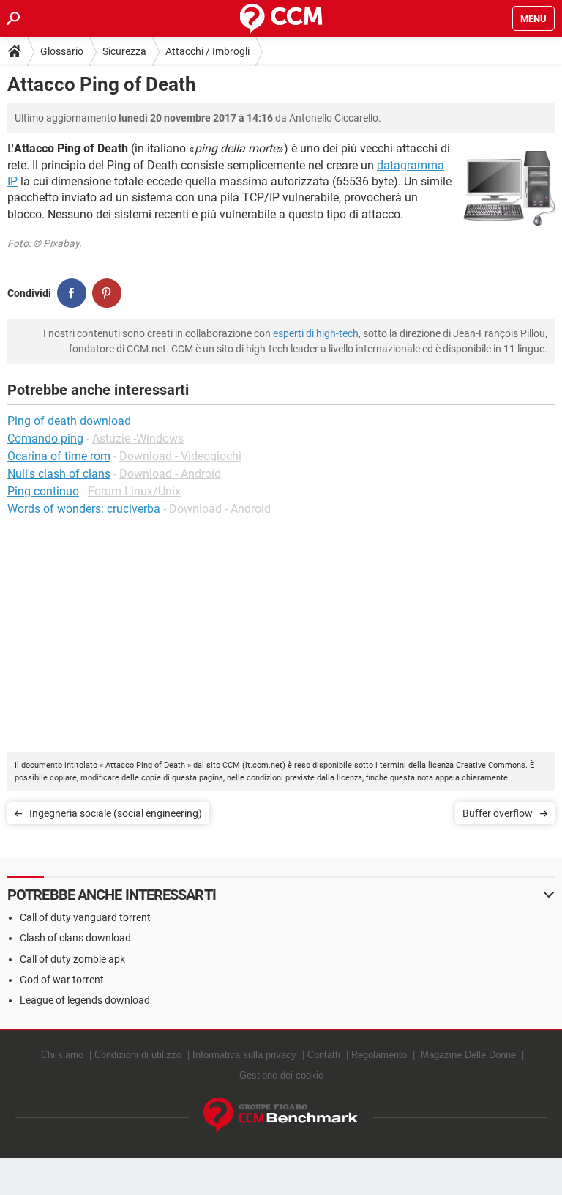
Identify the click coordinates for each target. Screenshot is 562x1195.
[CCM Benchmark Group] (281, 1115)
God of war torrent (62, 979)
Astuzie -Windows (138, 438)
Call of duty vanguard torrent (85, 917)
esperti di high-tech (316, 333)
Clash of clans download (75, 938)
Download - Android (170, 474)
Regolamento (379, 1054)
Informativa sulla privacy (244, 1054)
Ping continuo (43, 491)
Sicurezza (124, 51)
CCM (231, 765)
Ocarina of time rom (58, 456)
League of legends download (85, 1000)
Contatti (323, 1054)
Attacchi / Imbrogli (207, 51)
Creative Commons (490, 765)
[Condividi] (71, 293)
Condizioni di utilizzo (137, 1054)
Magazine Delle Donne (468, 1054)
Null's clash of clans (58, 474)
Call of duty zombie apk (72, 959)
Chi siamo (62, 1054)
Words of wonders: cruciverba (83, 509)
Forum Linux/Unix (134, 491)
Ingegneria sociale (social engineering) (115, 813)
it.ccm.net (263, 765)
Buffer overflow (497, 813)
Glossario (61, 51)
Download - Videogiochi (180, 456)
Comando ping (45, 438)
